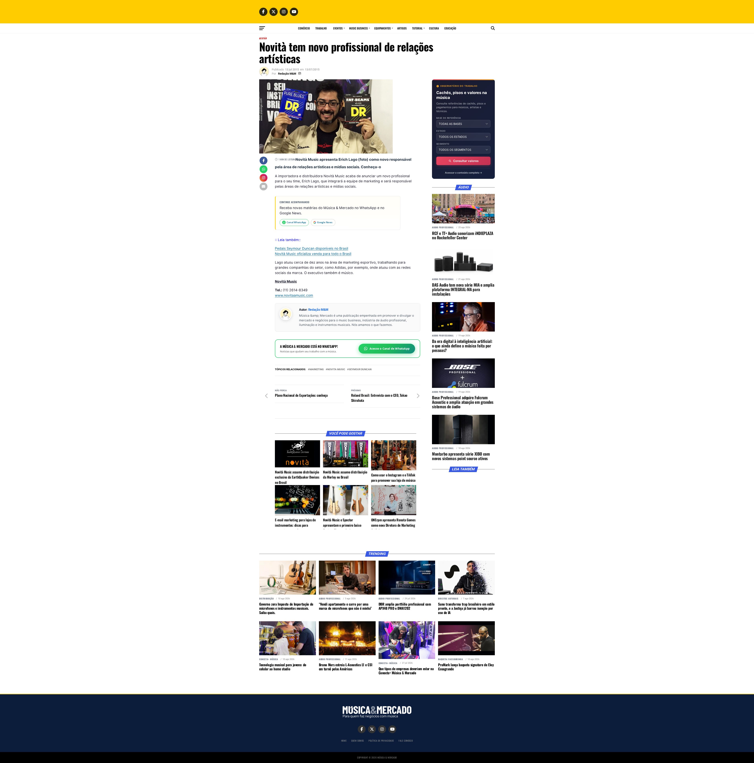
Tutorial (417, 28)
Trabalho (321, 28)
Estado (441, 131)
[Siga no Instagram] (263, 178)
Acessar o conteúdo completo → (463, 172)
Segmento (442, 144)
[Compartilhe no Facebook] (263, 161)
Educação (450, 28)
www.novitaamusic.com (294, 295)
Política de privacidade (381, 740)
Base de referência (448, 118)
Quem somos (357, 740)
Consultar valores (466, 161)
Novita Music (336, 369)
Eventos (338, 28)
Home (344, 740)
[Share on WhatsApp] (263, 169)
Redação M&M (287, 73)
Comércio (304, 28)
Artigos (402, 28)
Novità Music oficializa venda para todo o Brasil (313, 254)
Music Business (358, 28)
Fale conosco (406, 740)
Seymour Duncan (360, 369)
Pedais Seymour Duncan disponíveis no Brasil (311, 248)
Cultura (434, 28)
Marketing (316, 369)
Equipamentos (382, 28)
